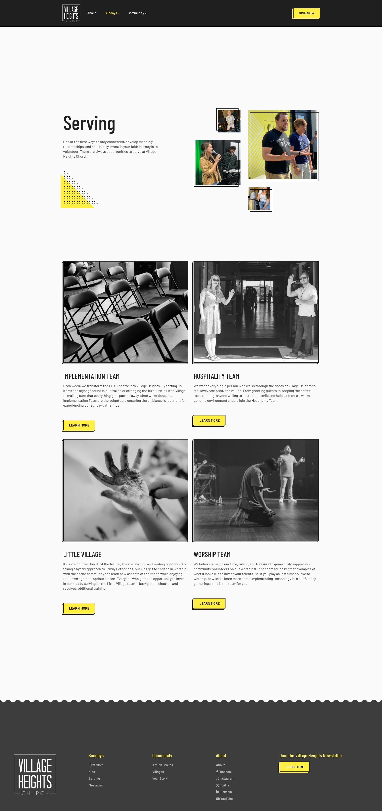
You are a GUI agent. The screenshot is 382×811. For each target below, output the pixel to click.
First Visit (96, 765)
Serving (94, 778)
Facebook (225, 772)
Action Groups (162, 765)
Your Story (160, 778)
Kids (92, 772)
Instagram (226, 778)
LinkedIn (225, 792)
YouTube (226, 799)
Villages (158, 772)
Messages (96, 785)
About (220, 765)
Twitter (225, 785)
